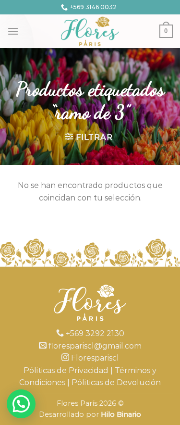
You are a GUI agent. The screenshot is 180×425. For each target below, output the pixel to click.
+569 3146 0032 (93, 7)
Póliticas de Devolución (116, 382)
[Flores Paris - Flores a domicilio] (90, 31)
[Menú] (13, 31)
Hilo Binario (121, 414)
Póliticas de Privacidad (66, 370)
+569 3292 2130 (94, 333)
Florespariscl (94, 357)
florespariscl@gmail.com (94, 345)
